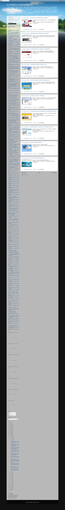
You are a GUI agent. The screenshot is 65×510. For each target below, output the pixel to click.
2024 (10, 427)
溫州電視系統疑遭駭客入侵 (12, 113)
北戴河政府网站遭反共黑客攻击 (13, 71)
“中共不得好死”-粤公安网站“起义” (13, 253)
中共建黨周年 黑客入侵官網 (12, 55)
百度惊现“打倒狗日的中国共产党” (13, 256)
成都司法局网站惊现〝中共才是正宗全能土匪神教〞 (13, 139)
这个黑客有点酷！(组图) (12, 312)
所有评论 (11, 414)
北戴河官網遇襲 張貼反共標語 (13, 70)
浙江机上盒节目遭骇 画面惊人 (13, 114)
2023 (10, 428)
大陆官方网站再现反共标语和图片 (13, 315)
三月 (11, 480)
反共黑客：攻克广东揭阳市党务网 (13, 127)
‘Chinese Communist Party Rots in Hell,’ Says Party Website (13, 325)
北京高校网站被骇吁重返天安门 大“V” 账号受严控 (13, 167)
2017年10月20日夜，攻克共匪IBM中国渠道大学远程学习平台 (34, 64)
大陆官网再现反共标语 (11, 311)
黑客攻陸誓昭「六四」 (11, 143)
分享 (9, 27)
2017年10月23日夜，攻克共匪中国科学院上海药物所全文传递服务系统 (36, 49)
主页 (39, 172)
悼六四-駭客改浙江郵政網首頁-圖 (13, 163)
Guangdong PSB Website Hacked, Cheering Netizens (12, 251)
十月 (11, 440)
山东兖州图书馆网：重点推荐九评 (13, 272)
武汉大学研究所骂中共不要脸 (13, 291)
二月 (11, 481)
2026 (10, 424)
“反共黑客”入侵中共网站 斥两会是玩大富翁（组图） (13, 40)
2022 (10, 429)
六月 (11, 476)
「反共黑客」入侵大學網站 (12, 218)
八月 (11, 473)
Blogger (34, 502)
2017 (10, 436)
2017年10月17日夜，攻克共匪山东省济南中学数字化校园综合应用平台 (36, 80)
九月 (11, 472)
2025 (10, 425)
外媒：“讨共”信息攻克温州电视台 (13, 83)
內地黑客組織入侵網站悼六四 (13, 146)
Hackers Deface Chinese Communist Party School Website (13, 307)
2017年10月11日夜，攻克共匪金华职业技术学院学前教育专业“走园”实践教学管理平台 (39, 111)
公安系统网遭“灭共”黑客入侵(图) (13, 252)
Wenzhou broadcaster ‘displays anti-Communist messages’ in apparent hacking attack (13, 100)
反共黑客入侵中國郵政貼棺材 (13, 56)
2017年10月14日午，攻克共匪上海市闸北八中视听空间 (33, 95)
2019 (10, 433)
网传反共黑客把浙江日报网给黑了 (13, 32)
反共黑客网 (11, 493)
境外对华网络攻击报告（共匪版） (13, 189)
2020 (10, 432)
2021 (10, 431)
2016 (10, 484)
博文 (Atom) (26, 174)
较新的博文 (24, 172)
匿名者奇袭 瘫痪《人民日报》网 (13, 66)
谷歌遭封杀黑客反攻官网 (12, 142)
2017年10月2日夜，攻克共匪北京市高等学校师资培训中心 (33, 158)
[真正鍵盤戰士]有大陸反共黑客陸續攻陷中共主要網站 (13, 213)
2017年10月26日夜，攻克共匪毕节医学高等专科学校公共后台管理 (35, 33)
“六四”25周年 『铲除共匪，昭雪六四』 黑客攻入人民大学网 (13, 150)
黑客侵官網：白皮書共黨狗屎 (13, 131)
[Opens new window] (27, 23)
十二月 (11, 437)
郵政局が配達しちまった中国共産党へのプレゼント (13, 44)
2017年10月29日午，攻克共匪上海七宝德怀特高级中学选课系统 (35, 17)
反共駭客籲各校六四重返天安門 (13, 160)
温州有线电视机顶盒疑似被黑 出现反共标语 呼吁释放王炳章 (13, 120)
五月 (11, 477)
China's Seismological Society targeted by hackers (13, 204)
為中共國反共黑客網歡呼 (12, 196)
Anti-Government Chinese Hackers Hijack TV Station (12, 98)
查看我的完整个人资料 (11, 498)
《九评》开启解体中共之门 (12, 224)
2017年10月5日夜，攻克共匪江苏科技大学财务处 (32, 142)
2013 (10, 488)
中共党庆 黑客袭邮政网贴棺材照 (13, 48)
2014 (10, 487)
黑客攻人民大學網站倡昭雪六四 (13, 159)
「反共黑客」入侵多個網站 (12, 38)
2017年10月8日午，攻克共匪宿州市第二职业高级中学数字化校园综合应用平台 (38, 126)
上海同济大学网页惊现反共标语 (13, 219)
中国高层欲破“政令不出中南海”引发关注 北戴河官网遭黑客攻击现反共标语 (13, 68)
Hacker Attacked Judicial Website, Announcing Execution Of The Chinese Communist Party (13, 209)
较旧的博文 (54, 172)
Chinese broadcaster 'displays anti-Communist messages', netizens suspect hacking (13, 95)
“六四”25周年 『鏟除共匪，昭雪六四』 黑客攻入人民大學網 (13, 145)
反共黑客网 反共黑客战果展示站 (20, 5)
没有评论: (34, 29)
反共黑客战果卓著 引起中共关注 (13, 128)
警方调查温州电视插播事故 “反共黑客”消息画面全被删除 (13, 85)
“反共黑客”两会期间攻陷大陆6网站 (13, 35)
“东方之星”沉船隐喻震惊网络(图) (13, 61)
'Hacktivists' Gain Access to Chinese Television (12, 73)
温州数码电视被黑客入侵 (12, 121)
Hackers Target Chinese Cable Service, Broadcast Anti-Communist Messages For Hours (13, 103)
